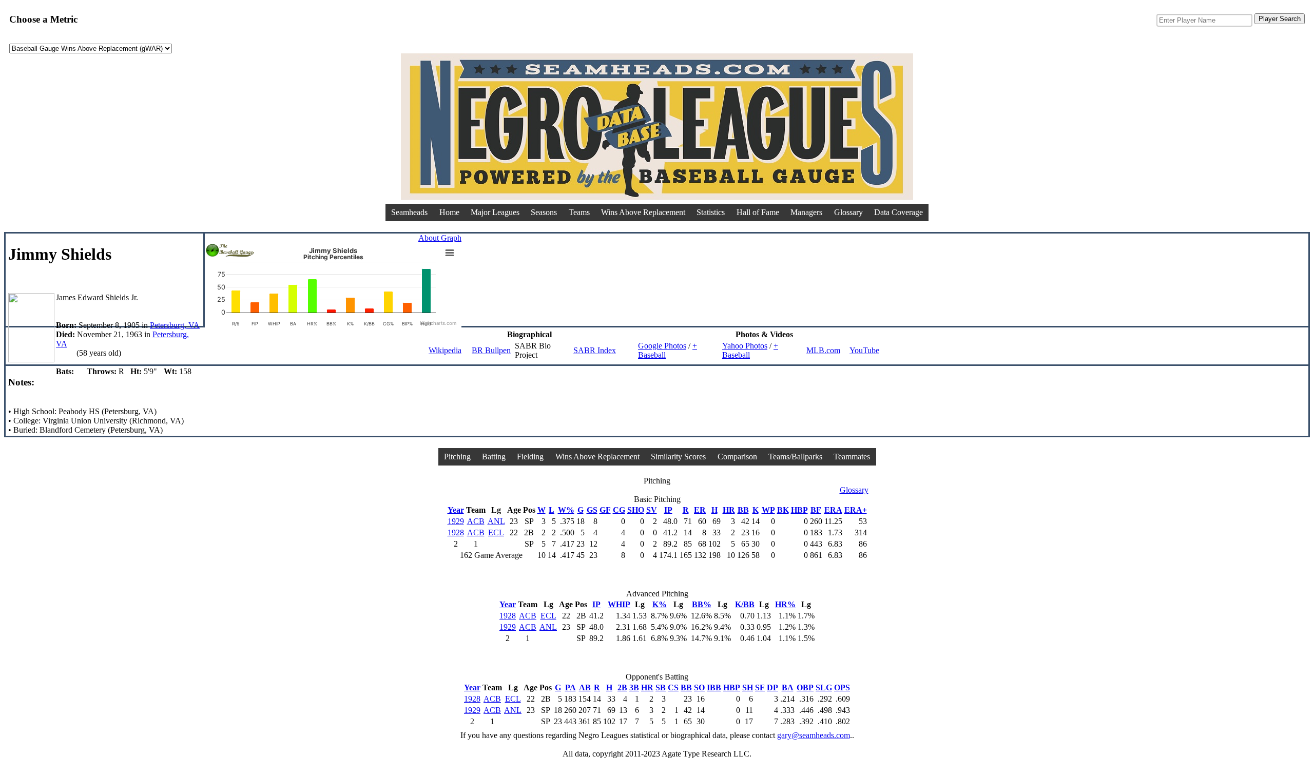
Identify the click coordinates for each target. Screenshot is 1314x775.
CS (673, 687)
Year (456, 510)
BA (788, 687)
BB (743, 510)
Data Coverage (898, 212)
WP (768, 510)
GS (592, 510)
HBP (799, 510)
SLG (824, 687)
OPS (842, 687)
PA (570, 687)
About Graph (439, 238)
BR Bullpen (491, 350)
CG (619, 510)
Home (449, 212)
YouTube (864, 350)
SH (747, 687)
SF (760, 687)
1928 (456, 532)
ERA (833, 510)
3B (634, 687)
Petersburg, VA (175, 325)
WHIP (619, 604)
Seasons (544, 212)
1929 (456, 521)
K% (659, 604)
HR (729, 510)
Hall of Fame (758, 212)
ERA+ (855, 510)
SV (651, 510)
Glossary (848, 212)
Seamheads (409, 212)
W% (566, 510)
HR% (785, 604)
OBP (805, 687)
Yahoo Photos (744, 345)
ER (700, 510)
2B (622, 687)
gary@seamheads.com (813, 735)
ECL (496, 532)
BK (783, 510)
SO (699, 687)
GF (605, 510)
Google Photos (662, 345)
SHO (635, 510)
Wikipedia (445, 350)
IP (668, 510)
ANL (496, 521)
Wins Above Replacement (643, 212)
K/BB (745, 604)
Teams (579, 212)
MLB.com (823, 350)
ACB (476, 521)
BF (815, 510)
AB (585, 687)
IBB (714, 687)
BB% (701, 604)
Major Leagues (495, 212)
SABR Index (594, 350)
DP (772, 687)
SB (660, 687)
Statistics (711, 212)
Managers (806, 212)
